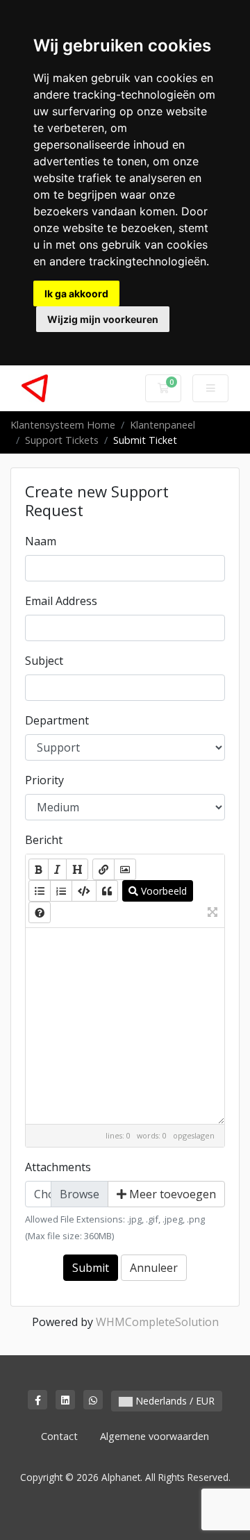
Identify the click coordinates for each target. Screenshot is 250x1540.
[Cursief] (57, 869)
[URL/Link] (103, 869)
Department (57, 720)
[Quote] (107, 891)
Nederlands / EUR (174, 1400)
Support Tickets (62, 440)
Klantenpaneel (162, 424)
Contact (59, 1436)
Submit (90, 1267)
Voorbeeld (162, 890)
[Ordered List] (61, 891)
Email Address (61, 600)
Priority (44, 780)
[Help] (39, 912)
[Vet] (38, 869)
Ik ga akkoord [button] (76, 293)
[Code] (84, 891)
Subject (44, 660)
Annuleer (154, 1267)
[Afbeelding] (125, 869)
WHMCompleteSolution (157, 1322)
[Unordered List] (39, 891)
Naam (40, 541)
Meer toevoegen (171, 1194)
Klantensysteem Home (62, 424)
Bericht (43, 839)
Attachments (58, 1167)
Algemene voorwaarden (154, 1436)
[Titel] (77, 869)
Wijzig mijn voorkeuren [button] (102, 319)
